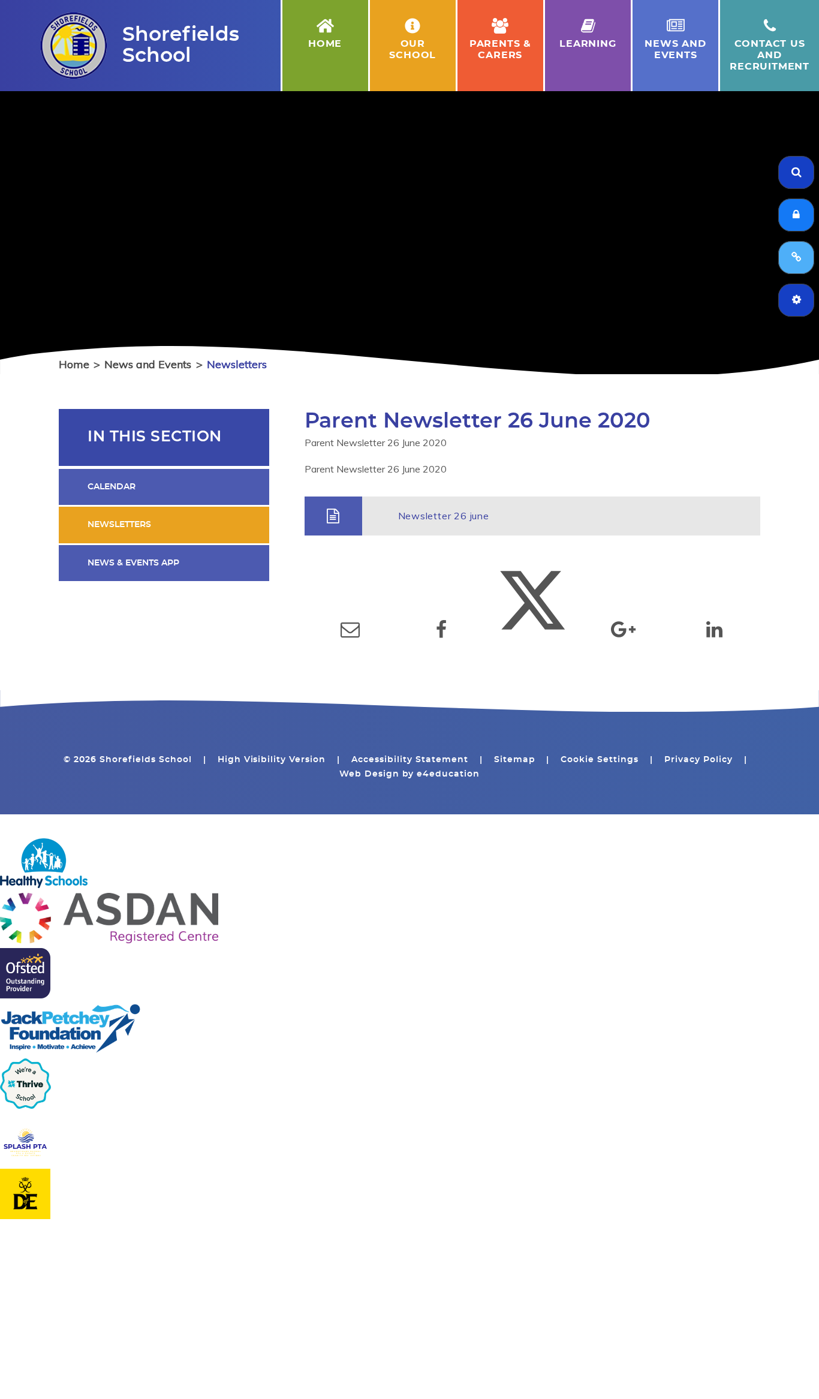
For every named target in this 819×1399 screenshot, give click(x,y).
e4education (448, 774)
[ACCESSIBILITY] (796, 300)
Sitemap (514, 760)
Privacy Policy (698, 760)
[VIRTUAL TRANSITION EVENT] (796, 257)
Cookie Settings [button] (600, 760)
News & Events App (133, 563)
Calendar (112, 487)
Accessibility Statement (409, 760)
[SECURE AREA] (796, 214)
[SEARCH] (796, 172)
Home (74, 364)
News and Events (147, 364)
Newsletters (237, 364)
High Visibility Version (272, 760)
